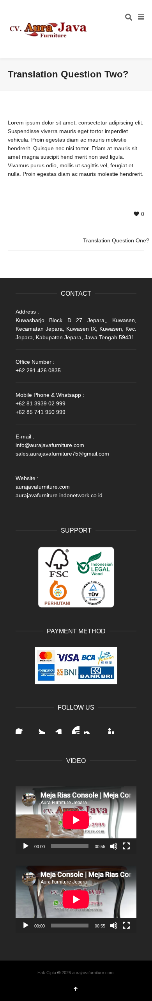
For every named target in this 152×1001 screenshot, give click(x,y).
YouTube (73, 727)
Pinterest (107, 727)
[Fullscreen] (126, 846)
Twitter (39, 727)
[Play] (26, 846)
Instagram (90, 727)
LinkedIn (56, 727)
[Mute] (114, 846)
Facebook (22, 727)
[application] (76, 820)
